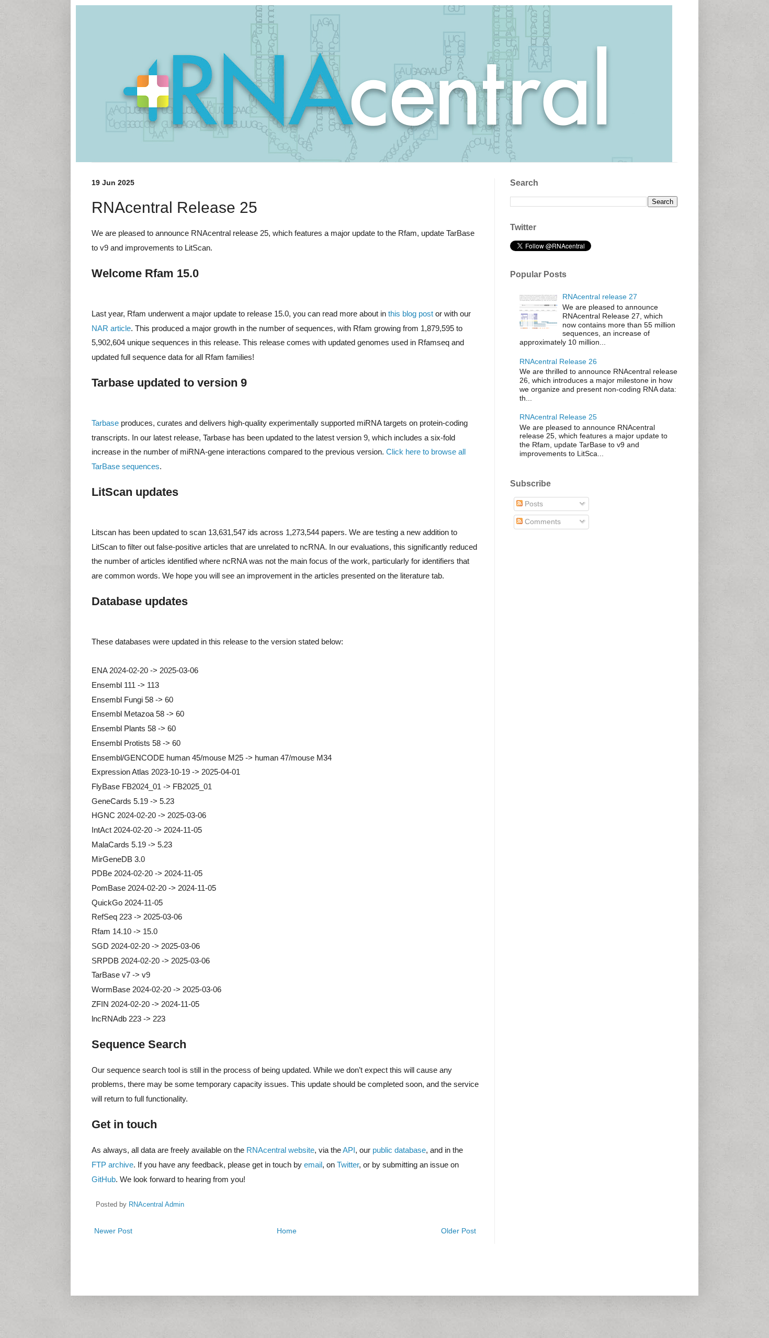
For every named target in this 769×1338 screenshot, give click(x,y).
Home (287, 1231)
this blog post (410, 313)
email (313, 1164)
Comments (542, 521)
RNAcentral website (280, 1150)
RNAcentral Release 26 (558, 361)
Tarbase (105, 422)
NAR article (111, 328)
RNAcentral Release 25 (558, 417)
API (349, 1150)
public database (399, 1150)
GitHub (104, 1179)
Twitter (348, 1164)
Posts (533, 504)
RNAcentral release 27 (599, 296)
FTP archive (112, 1164)
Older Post (458, 1231)
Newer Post (113, 1231)
